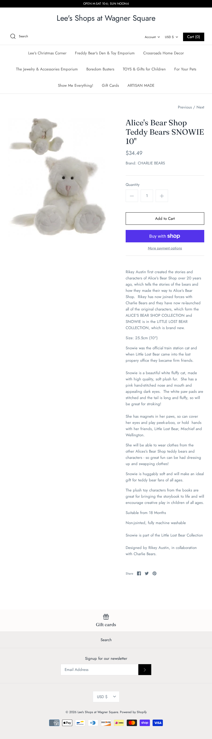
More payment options (165, 248)
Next (200, 107)
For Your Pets (185, 69)
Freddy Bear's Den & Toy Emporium (105, 53)
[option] (57, 177)
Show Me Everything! (75, 85)
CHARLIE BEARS (151, 163)
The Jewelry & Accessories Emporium (47, 69)
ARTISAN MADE (140, 85)
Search (106, 640)
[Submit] (144, 669)
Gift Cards (110, 85)
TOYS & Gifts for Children (144, 69)
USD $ (169, 37)
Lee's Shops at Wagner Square (98, 712)
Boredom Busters (100, 69)
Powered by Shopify (133, 712)
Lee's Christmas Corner (47, 53)
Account (150, 37)
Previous (185, 107)
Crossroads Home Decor (163, 53)
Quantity (133, 184)
